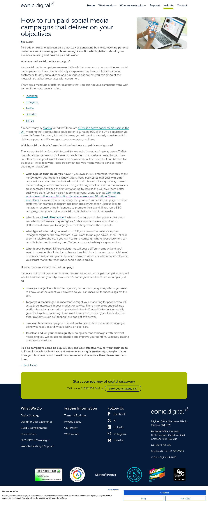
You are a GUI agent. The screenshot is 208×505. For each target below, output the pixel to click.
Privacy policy (72, 421)
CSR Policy (71, 427)
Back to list (30, 365)
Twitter (30, 108)
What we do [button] (105, 5)
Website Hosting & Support (37, 446)
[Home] (37, 5)
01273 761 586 (163, 444)
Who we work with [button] (131, 5)
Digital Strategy (30, 415)
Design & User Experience (37, 421)
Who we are (71, 434)
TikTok (30, 120)
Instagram (32, 102)
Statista (47, 128)
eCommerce (28, 434)
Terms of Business (75, 415)
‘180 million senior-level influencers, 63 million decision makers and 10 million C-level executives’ (73, 196)
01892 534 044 (90, 388)
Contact (182, 5)
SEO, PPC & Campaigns (35, 440)
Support (155, 5)
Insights (168, 5)
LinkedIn (31, 114)
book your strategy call (123, 388)
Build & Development (34, 427)
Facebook (32, 96)
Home (91, 5)
